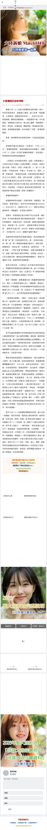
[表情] (40, 787)
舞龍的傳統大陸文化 (31, 517)
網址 (6, 803)
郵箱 (6, 798)
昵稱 (6, 793)
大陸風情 (11, 7)
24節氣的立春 (7, 496)
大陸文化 (23, 626)
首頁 (4, 7)
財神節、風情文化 (39, 626)
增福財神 (8, 626)
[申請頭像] (42, 772)
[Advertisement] (23, 76)
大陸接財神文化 (8, 517)
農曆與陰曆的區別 (30, 496)
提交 (9, 809)
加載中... (7, 647)
